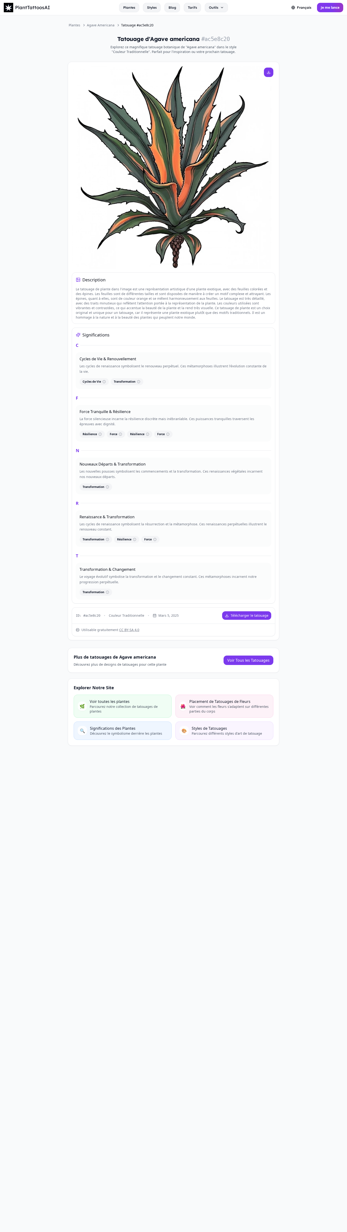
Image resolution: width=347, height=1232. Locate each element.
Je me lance (330, 7)
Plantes (129, 7)
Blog (172, 7)
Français (304, 7)
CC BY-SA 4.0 (129, 630)
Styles (152, 7)
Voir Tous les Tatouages (248, 660)
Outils (213, 7)
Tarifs (192, 7)
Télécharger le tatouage (249, 615)
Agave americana (100, 25)
